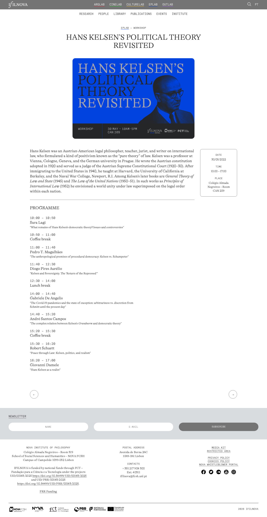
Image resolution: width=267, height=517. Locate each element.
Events (161, 14)
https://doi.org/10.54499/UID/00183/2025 (59, 475)
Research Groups (139, 11)
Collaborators (123, 11)
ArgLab (99, 4)
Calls (195, 11)
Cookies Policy (219, 461)
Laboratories (78, 11)
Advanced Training (172, 11)
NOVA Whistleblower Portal (218, 464)
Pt (256, 4)
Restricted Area (218, 451)
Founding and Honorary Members (164, 11)
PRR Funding (48, 491)
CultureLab (135, 4)
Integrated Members (92, 11)
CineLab (115, 4)
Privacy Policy (219, 457)
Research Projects (108, 11)
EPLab (153, 4)
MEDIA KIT (219, 447)
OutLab (167, 4)
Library (120, 14)
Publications (141, 14)
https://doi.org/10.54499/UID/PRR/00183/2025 (48, 483)
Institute (180, 14)
